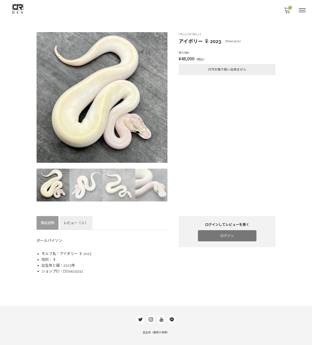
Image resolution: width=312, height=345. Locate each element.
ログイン (227, 236)
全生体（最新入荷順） (156, 332)
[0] (287, 12)
